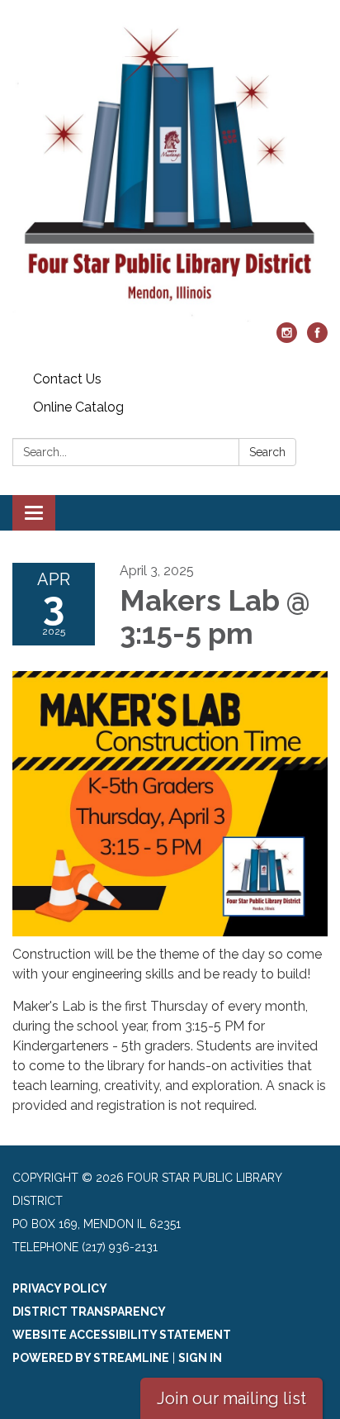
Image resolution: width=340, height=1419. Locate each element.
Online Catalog (78, 407)
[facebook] (317, 338)
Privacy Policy (59, 1288)
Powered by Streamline (90, 1357)
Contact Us (67, 379)
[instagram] (286, 338)
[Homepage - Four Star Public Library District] (170, 169)
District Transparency (89, 1311)
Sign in (200, 1357)
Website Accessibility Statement (121, 1334)
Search (267, 452)
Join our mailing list (231, 1398)
